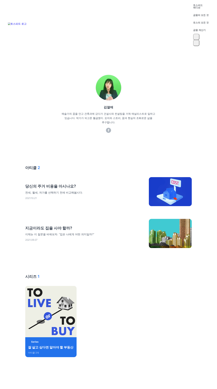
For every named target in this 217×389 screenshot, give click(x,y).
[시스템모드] (196, 43)
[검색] (196, 37)
